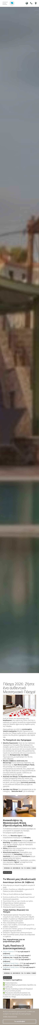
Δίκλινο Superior (8, 951)
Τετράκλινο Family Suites (11, 963)
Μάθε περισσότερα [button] (10, 1016)
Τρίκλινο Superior (8, 955)
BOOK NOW (7, 872)
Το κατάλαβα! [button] (19, 1021)
